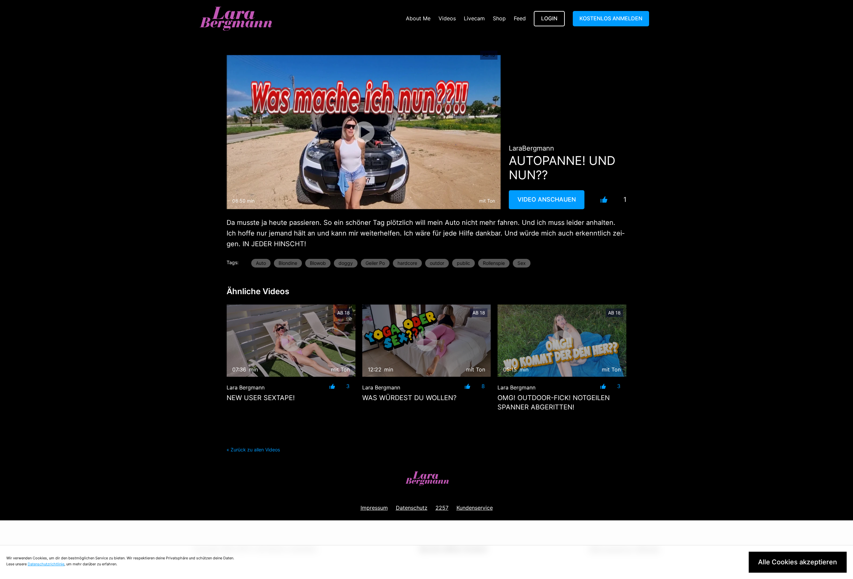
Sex (521, 263)
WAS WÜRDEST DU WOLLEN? (409, 398)
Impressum (374, 507)
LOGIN (549, 18)
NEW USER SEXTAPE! (261, 398)
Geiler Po (375, 263)
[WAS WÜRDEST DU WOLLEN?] (426, 340)
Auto (261, 263)
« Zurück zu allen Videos (253, 449)
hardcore (407, 263)
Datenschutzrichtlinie (46, 564)
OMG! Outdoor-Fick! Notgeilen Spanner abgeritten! (553, 402)
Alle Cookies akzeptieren (797, 562)
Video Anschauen (546, 199)
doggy (346, 263)
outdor (437, 263)
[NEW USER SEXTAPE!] (291, 340)
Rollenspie (494, 263)
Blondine (288, 263)
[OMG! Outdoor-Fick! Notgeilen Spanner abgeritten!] (561, 340)
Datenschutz (411, 507)
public (463, 263)
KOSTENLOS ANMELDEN (610, 18)
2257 (441, 507)
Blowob (318, 263)
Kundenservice (474, 507)
